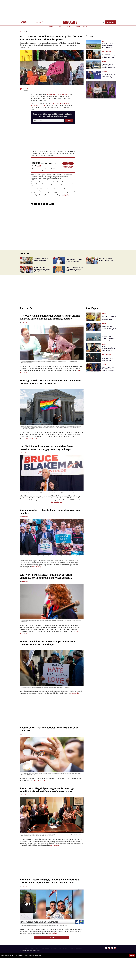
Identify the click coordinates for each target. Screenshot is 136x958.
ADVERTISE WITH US (45, 948)
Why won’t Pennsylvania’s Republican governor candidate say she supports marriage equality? (46, 576)
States (103, 334)
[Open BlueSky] (37, 22)
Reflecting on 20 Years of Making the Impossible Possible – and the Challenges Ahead (41, 261)
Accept (132, 955)
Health (68, 27)
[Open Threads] (40, 22)
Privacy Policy (28, 955)
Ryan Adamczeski (24, 734)
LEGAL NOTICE (79, 948)
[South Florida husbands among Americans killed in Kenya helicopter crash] (93, 44)
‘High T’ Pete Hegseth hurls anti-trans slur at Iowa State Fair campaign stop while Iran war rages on (108, 350)
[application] (101, 89)
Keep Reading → (31, 438)
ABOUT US (27, 948)
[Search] (103, 22)
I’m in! (69, 120)
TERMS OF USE (72, 948)
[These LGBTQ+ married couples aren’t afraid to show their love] (52, 754)
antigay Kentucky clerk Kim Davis (57, 94)
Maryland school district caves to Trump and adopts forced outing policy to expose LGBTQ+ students (109, 330)
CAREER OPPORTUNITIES (35, 948)
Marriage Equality (28, 31)
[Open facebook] (34, 22)
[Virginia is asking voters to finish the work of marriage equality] (52, 536)
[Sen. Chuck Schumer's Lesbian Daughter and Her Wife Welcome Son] (92, 260)
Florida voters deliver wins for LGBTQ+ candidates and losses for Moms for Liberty (108, 76)
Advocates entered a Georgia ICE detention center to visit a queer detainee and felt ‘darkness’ (108, 67)
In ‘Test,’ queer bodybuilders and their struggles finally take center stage (108, 56)
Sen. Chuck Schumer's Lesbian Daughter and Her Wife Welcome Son (106, 260)
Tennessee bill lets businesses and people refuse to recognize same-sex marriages (48, 643)
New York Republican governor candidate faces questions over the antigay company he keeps (46, 448)
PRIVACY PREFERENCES (63, 948)
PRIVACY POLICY (54, 948)
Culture (104, 364)
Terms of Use (38, 955)
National (104, 61)
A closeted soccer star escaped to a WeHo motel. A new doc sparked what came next (108, 360)
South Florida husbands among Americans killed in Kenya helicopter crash (109, 46)
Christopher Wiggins (24, 322)
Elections (104, 71)
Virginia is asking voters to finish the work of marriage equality (50, 511)
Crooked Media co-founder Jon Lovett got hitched (74, 260)
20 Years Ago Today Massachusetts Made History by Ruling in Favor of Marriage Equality (42, 270)
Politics (51, 27)
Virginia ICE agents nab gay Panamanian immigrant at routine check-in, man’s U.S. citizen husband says (50, 881)
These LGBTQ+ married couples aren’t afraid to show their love (49, 729)
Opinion (85, 27)
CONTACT (21, 948)
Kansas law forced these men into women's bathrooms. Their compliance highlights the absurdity (109, 319)
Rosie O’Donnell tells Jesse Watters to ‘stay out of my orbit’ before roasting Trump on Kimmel (108, 370)
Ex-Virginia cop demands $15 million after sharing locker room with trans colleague (108, 340)
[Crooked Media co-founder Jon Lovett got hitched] (59, 260)
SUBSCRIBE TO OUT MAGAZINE (23, 22)
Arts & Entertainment (107, 51)
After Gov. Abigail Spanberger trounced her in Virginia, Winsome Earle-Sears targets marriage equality (50, 317)
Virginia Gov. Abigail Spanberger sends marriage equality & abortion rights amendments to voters (47, 790)
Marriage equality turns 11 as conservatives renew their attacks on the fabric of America (50, 382)
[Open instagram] (43, 22)
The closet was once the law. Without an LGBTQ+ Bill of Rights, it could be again (75, 269)
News (60, 27)
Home (21, 31)
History (78, 27)
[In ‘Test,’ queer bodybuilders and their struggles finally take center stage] (93, 54)
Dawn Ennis (26, 88)
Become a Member (68, 163)
